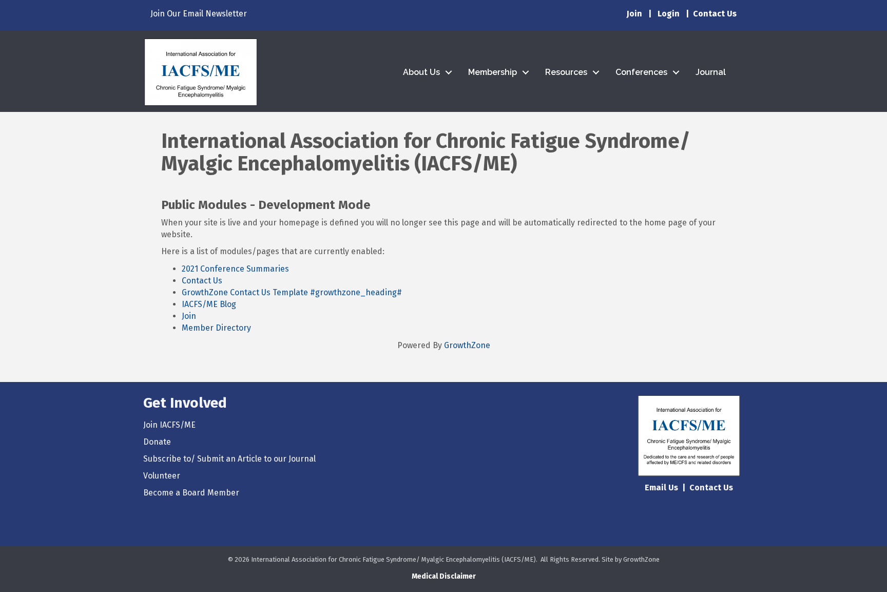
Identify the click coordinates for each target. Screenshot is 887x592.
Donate (157, 442)
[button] (444, 576)
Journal (711, 72)
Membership (492, 72)
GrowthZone (467, 345)
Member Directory (216, 328)
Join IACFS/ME (169, 425)
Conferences (641, 72)
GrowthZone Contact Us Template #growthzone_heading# (292, 292)
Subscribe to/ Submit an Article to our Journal (229, 459)
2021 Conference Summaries (235, 269)
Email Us (661, 487)
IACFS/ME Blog (209, 304)
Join (634, 13)
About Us (421, 72)
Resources (566, 72)
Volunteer (161, 476)
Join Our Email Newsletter (198, 13)
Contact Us (202, 280)
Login (669, 13)
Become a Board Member (191, 493)
